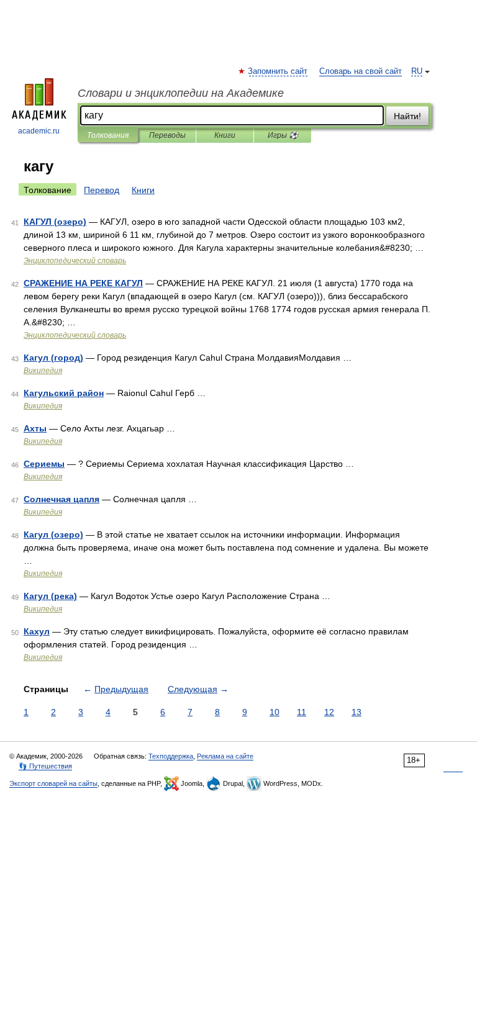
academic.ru (39, 131)
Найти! (407, 116)
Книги (224, 135)
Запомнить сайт (278, 71)
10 (274, 712)
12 (329, 712)
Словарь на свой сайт (360, 71)
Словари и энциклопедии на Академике (181, 93)
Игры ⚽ (283, 135)
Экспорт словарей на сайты (53, 783)
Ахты (35, 428)
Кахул (37, 631)
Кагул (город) (53, 358)
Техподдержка (170, 756)
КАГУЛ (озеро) (55, 222)
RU (416, 71)
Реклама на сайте (225, 756)
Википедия (43, 370)
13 (356, 712)
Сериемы (44, 464)
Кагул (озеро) (53, 534)
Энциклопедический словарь (75, 260)
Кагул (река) (50, 596)
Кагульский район (64, 393)
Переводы (167, 135)
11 (301, 712)
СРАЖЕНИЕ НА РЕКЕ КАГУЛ (83, 283)
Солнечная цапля (61, 499)
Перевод (101, 190)
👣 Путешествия (45, 766)
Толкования (108, 135)
